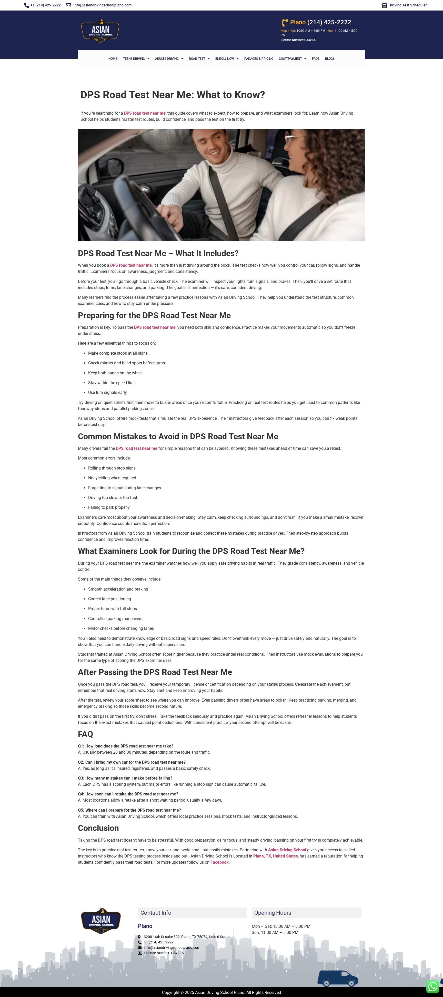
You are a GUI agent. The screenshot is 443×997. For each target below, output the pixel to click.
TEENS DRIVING (134, 59)
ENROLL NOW (224, 59)
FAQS (315, 59)
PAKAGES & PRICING (258, 59)
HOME (112, 59)
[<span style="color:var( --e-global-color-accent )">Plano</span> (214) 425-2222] (285, 22)
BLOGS (330, 59)
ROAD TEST (197, 59)
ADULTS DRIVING (167, 59)
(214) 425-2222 (320, 22)
